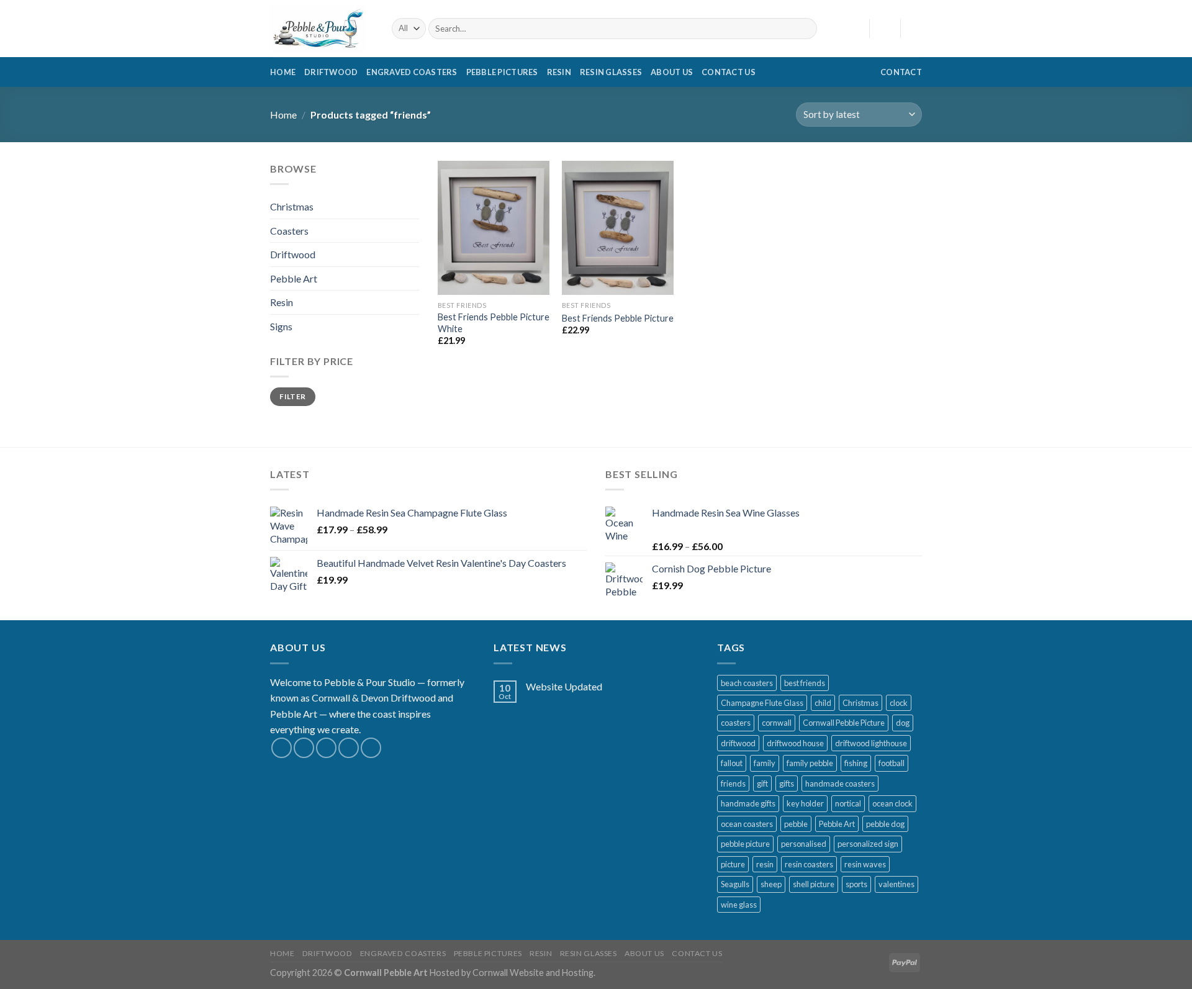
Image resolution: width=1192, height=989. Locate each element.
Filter (292, 396)
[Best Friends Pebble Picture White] (493, 228)
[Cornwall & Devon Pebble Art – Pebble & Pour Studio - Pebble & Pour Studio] (321, 28)
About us (672, 72)
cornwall (777, 723)
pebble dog (885, 824)
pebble (796, 824)
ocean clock (892, 803)
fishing (855, 763)
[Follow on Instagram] (304, 748)
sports (856, 884)
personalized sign (868, 844)
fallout (732, 763)
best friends (804, 683)
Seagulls (735, 884)
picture (733, 864)
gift (762, 783)
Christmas (292, 206)
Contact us (729, 72)
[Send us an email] (348, 748)
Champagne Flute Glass (762, 703)
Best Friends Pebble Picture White (493, 323)
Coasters (289, 231)
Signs (281, 326)
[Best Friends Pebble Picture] (618, 228)
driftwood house (795, 743)
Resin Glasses (611, 72)
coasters (736, 723)
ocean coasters (747, 824)
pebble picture (745, 844)
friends (733, 783)
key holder (805, 803)
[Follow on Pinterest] (371, 748)
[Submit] (805, 28)
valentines (896, 884)
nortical (848, 803)
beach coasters (747, 683)
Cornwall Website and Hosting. (533, 972)
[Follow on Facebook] (281, 748)
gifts (786, 783)
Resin (559, 72)
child (823, 703)
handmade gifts (748, 803)
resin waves (865, 864)
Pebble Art (293, 278)
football (891, 763)
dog (903, 723)
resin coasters (809, 864)
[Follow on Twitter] (326, 748)
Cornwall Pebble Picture (844, 723)
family (764, 763)
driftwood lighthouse (871, 743)
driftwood (738, 743)
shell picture (813, 884)
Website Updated (564, 686)
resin (765, 864)
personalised (803, 844)
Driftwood (331, 72)
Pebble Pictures (502, 72)
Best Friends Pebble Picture (618, 318)
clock (899, 703)
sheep (771, 884)
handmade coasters (840, 783)
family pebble (810, 763)
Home (283, 72)
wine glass (739, 905)
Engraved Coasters (411, 72)
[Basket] (916, 28)
